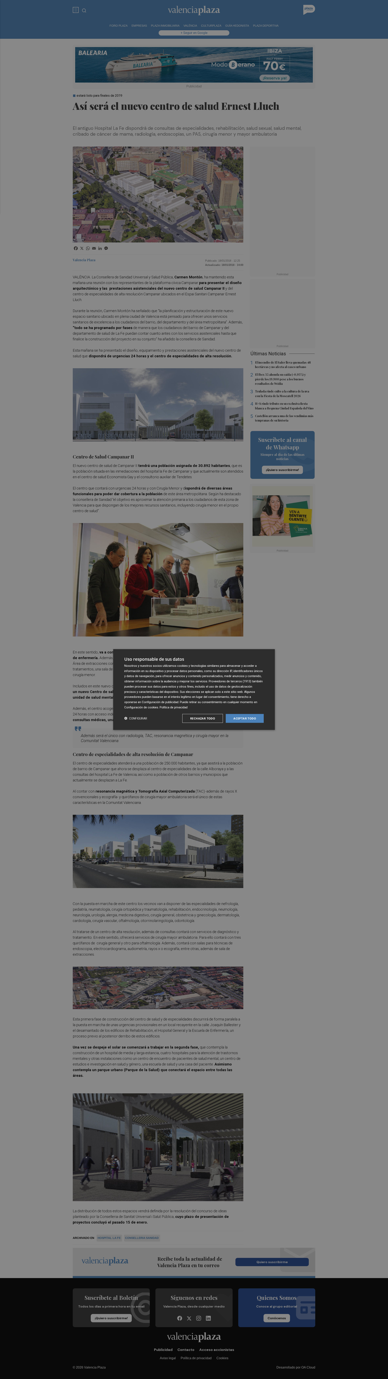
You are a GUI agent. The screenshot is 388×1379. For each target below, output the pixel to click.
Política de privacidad (174, 707)
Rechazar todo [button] (202, 718)
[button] (135, 718)
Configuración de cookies (141, 707)
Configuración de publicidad (160, 702)
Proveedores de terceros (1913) (230, 681)
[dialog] (194, 689)
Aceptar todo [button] (244, 718)
